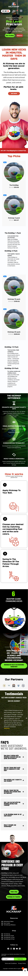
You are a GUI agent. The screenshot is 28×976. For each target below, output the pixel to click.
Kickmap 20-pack (14, 332)
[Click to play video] (10, 615)
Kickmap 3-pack (14, 218)
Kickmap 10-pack (14, 299)
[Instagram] (11, 948)
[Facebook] (8, 948)
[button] (21, 10)
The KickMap (14, 185)
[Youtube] (16, 948)
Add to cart (15, 181)
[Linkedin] (19, 948)
